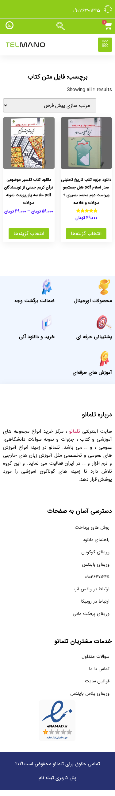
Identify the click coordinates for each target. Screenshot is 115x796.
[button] (60, 26)
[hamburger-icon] (105, 45)
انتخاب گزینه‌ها (86, 233)
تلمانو (74, 431)
